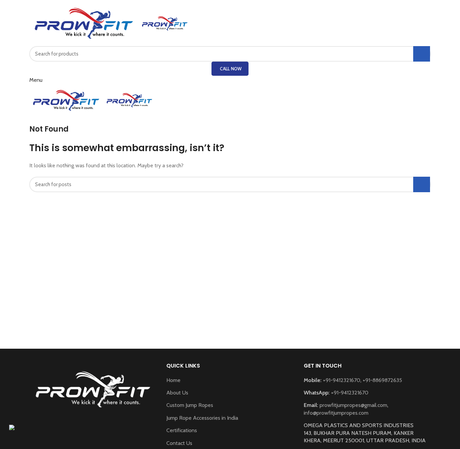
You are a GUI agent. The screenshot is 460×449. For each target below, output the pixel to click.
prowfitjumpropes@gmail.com (353, 405)
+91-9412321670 (341, 380)
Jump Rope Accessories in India (202, 418)
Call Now (230, 68)
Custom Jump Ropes (189, 405)
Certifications (181, 430)
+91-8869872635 (382, 380)
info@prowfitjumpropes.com (336, 413)
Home (173, 380)
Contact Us (179, 443)
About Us (177, 392)
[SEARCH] (421, 54)
